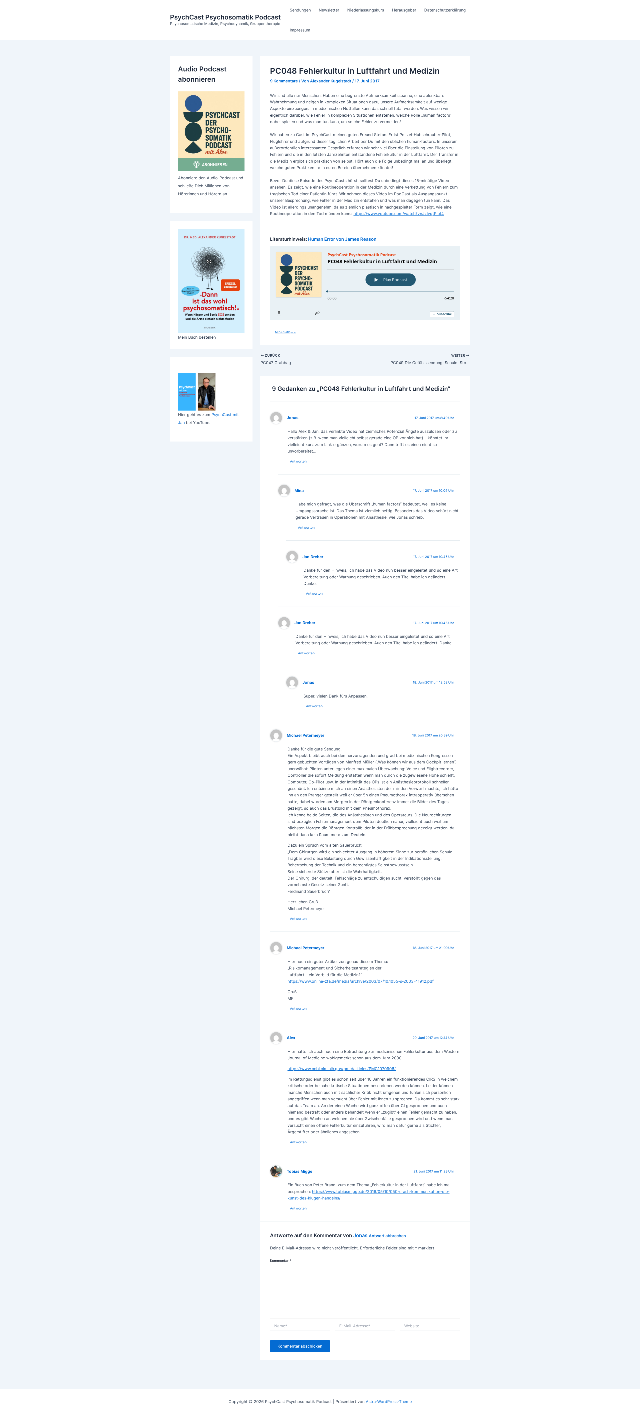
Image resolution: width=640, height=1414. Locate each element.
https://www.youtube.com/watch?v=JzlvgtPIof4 (399, 213)
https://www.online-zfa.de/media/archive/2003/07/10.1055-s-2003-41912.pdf (361, 981)
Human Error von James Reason (342, 239)
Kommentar (280, 1260)
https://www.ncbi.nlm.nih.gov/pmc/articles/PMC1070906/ (342, 1068)
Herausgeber (404, 9)
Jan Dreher (312, 556)
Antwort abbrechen (387, 1235)
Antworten (298, 461)
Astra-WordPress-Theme (389, 1401)
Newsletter (329, 9)
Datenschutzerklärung (445, 9)
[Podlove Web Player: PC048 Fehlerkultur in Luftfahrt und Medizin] (365, 283)
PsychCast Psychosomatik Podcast (225, 17)
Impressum (300, 29)
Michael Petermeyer (305, 735)
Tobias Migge (299, 1171)
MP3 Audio (285, 332)
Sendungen (300, 9)
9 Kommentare (284, 80)
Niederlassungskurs (365, 9)
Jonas (360, 1235)
